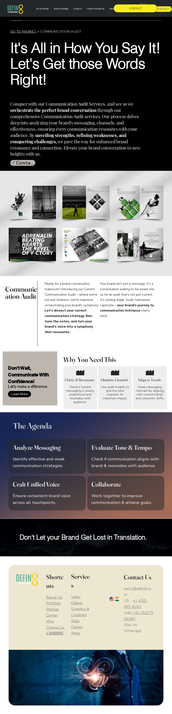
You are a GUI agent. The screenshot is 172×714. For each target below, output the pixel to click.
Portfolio (53, 603)
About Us (54, 597)
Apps (75, 633)
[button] (19, 394)
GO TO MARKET (23, 31)
